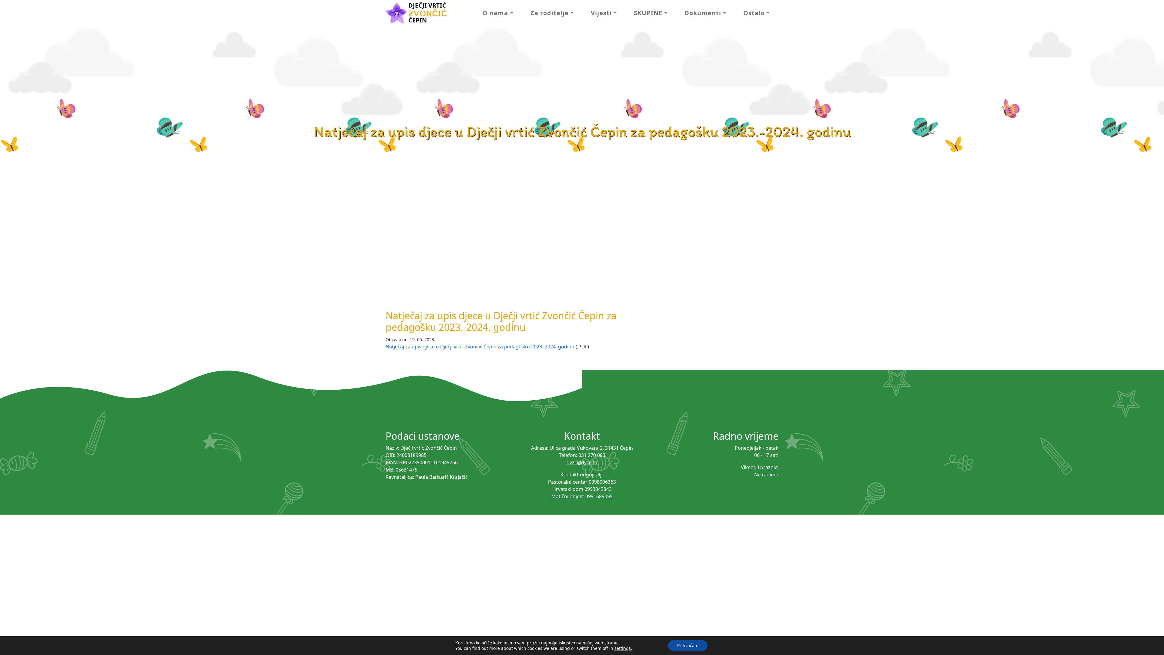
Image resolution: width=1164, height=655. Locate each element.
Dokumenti (702, 13)
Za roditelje (549, 13)
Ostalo (754, 13)
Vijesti (601, 13)
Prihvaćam (687, 645)
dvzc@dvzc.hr (582, 462)
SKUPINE (648, 13)
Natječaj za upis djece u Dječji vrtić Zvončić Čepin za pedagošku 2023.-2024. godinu (480, 346)
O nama (495, 13)
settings (622, 648)
